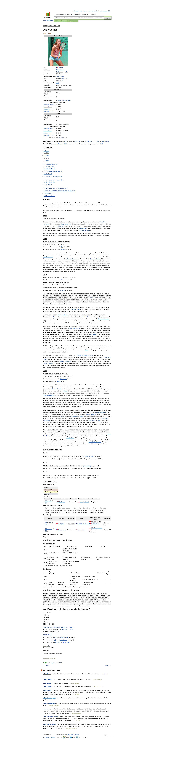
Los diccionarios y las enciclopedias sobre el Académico (75, 14)
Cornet (45, 709)
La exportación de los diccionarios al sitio (95, 11)
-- (66, 224)
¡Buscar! (107, 18)
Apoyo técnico (70, 734)
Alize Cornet (47, 674)
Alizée (106, 665)
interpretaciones (72, 21)
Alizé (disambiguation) (50, 716)
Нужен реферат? (57, 662)
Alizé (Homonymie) (49, 703)
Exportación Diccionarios (49, 737)
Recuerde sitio (78, 11)
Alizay (48, 665)
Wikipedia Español (60, 21)
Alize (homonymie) (49, 698)
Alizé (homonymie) (49, 724)
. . (49, 111)
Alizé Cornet (47, 683)
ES (109, 11)
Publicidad (77, 734)
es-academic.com (48, 20)
